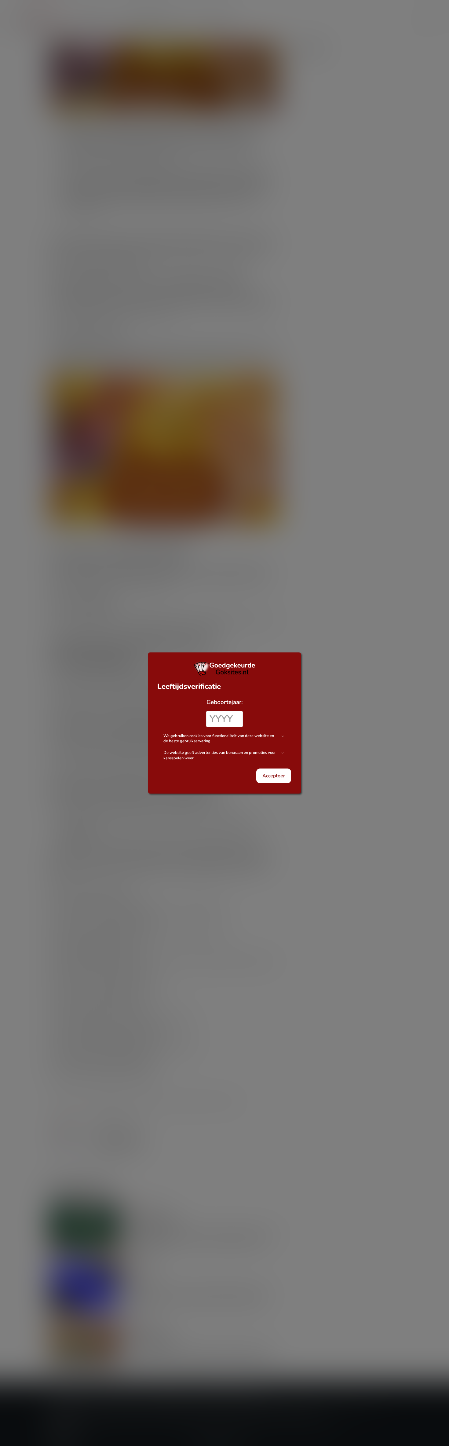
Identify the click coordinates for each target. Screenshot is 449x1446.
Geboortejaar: (224, 702)
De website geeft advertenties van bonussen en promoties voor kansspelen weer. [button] (219, 755)
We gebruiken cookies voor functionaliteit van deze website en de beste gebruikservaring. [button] (218, 738)
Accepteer (273, 775)
